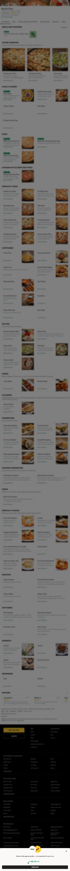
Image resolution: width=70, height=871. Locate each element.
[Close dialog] (66, 851)
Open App (35, 867)
